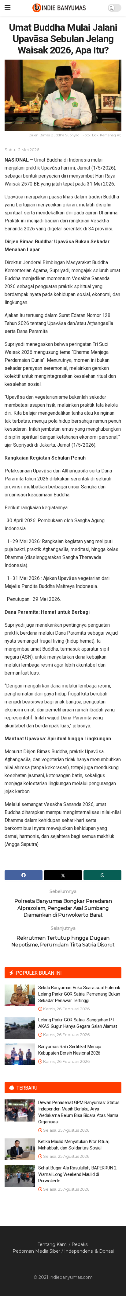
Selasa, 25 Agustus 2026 (65, 1130)
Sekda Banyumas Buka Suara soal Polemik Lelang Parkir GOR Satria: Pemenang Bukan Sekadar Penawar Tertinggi (79, 994)
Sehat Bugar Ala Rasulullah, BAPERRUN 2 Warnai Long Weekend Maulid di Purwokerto (77, 1174)
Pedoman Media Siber (36, 1251)
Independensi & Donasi (89, 1251)
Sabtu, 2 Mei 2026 (22, 149)
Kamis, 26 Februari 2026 (66, 1008)
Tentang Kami (53, 1244)
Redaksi (80, 1244)
